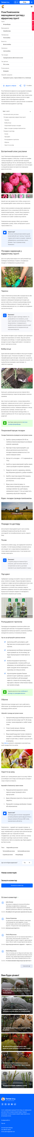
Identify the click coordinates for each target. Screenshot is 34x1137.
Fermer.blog (3, 6)
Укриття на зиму (9, 145)
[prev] (3, 183)
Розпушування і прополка (11, 139)
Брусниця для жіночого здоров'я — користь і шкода (18, 944)
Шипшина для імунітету (12, 928)
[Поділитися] (20, 85)
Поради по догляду (9, 131)
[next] (31, 183)
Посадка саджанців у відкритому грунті (15, 117)
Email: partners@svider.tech (8, 1131)
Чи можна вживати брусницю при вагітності (18, 960)
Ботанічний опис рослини (11, 114)
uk (17, 2)
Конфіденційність (5, 1120)
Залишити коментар (17, 885)
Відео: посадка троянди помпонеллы (14, 128)
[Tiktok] (15, 1104)
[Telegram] (8, 1104)
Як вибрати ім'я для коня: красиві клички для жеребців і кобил (19, 912)
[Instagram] (5, 1104)
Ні (29, 862)
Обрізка (6, 142)
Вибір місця (7, 123)
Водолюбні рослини (12, 847)
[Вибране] (32, 2)
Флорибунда (19, 854)
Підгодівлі (7, 136)
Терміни (6, 120)
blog (5, 2)
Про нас (3, 1123)
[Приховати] (30, 111)
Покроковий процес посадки (12, 125)
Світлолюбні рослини (24, 851)
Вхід (24, 2)
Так (25, 862)
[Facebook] (2, 1104)
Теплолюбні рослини (9, 851)
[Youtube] (12, 1104)
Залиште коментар (9, 880)
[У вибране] (29, 980)
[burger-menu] (32, 7)
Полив (6, 134)
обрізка (6, 743)
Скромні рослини (8, 854)
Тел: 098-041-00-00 (6, 1129)
